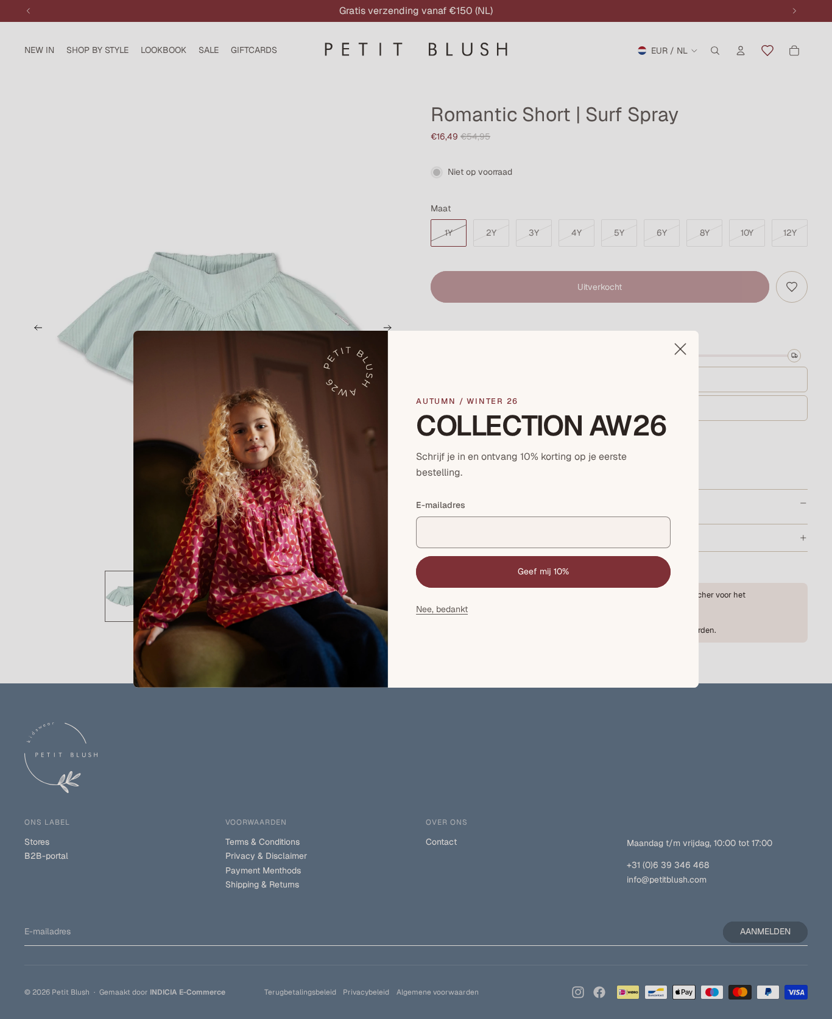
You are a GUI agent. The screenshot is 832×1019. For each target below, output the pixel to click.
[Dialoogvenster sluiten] (680, 349)
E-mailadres (440, 505)
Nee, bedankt (442, 609)
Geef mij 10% (543, 571)
